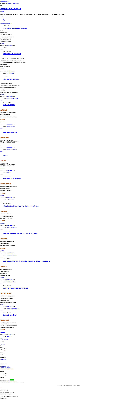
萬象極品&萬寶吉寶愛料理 (10, 9)
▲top (1, 49)
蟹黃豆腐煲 (9, 336)
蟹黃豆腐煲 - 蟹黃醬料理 (9, 315)
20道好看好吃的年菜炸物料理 (11, 79)
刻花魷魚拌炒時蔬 (10, 199)
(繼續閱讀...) (2, 43)
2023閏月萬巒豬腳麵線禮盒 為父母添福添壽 (15, 28)
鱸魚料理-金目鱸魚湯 (11, 126)
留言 (11, 45)
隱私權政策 (74, 385)
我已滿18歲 (2, 398)
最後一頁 (6, 339)
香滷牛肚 (5, 155)
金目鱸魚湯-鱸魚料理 (9, 105)
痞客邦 (8, 45)
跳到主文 (2, 11)
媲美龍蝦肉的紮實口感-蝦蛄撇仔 (13, 308)
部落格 (4, 20)
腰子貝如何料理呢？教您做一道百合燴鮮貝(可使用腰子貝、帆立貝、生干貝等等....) (26, 261)
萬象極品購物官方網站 (4, 366)
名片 (3, 21)
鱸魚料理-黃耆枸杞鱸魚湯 (12, 149)
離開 (6, 398)
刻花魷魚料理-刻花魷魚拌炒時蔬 (12, 178)
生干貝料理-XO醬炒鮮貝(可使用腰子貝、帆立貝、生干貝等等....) (21, 233)
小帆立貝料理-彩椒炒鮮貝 (12, 227)
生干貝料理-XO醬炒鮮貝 (11, 255)
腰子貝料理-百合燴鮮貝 (11, 281)
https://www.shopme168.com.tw (12, 381)
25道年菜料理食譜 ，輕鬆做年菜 (12, 54)
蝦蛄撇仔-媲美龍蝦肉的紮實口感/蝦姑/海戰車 (15, 288)
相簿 (3, 19)
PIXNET (60, 385)
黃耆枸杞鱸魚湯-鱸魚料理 (10, 132)
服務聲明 (78, 385)
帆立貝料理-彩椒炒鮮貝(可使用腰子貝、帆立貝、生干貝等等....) (21, 206)
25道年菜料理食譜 (10, 73)
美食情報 (4, 350)
